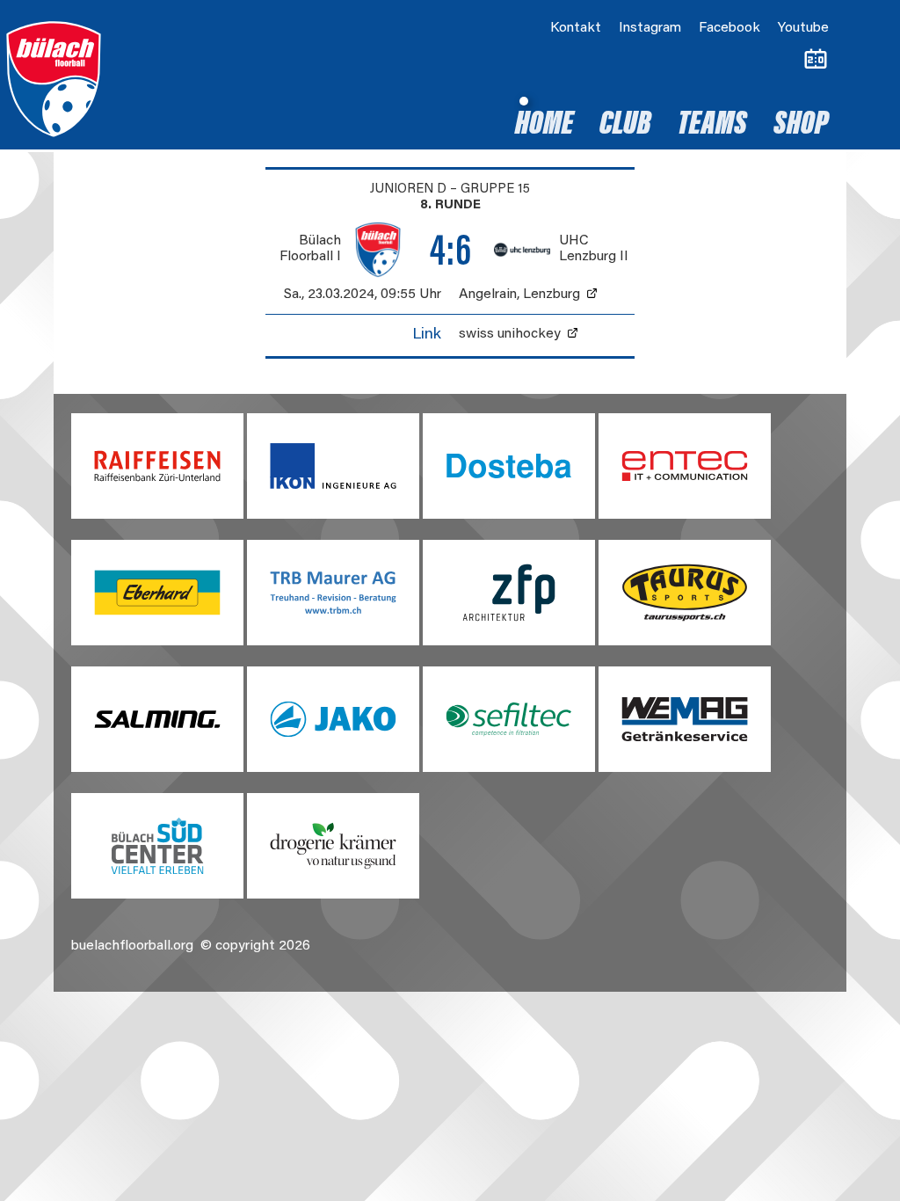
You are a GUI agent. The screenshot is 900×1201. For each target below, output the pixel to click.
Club (625, 125)
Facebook (729, 28)
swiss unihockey (510, 334)
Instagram (650, 28)
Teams (712, 125)
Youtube (803, 28)
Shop (801, 125)
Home (544, 125)
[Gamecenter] (815, 60)
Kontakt (575, 28)
